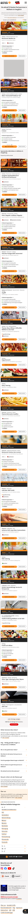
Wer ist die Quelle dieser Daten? (14, 750)
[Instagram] (2, 868)
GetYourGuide (9, 155)
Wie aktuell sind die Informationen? (14, 771)
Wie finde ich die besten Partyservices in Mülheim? (14, 755)
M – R (14, 849)
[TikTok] (13, 868)
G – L (14, 846)
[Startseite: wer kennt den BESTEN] (6, 2)
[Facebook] (5, 868)
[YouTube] (9, 868)
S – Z (14, 851)
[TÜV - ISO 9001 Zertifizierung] (4, 888)
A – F (13, 807)
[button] (25, 911)
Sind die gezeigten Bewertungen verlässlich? (14, 760)
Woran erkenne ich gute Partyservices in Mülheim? (14, 765)
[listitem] (9, 810)
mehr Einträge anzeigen (14, 719)
